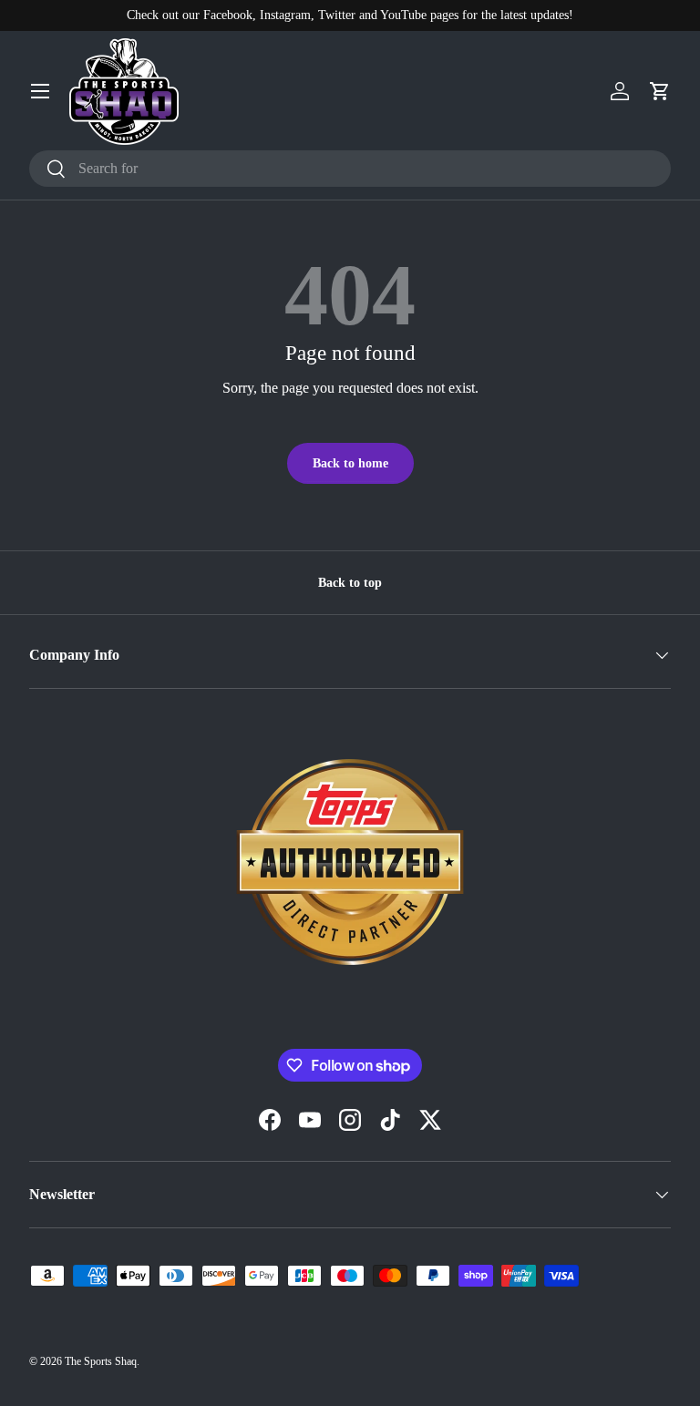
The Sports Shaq (101, 1361)
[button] (660, 91)
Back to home (350, 463)
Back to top (350, 582)
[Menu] (40, 91)
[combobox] (350, 168)
